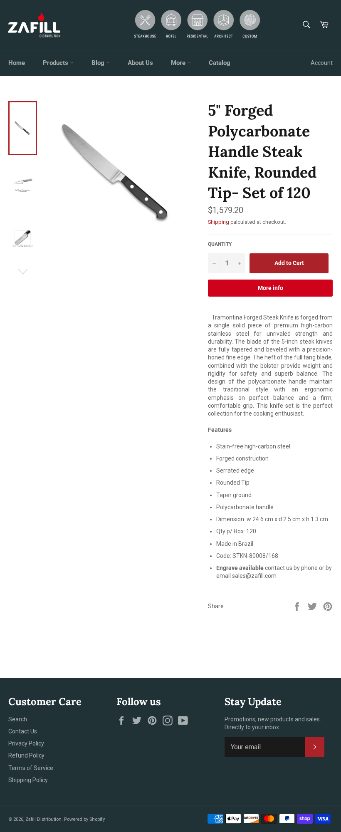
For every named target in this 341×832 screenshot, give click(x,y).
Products (56, 63)
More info (270, 288)
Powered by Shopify (84, 819)
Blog (98, 63)
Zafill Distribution (43, 819)
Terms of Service (30, 768)
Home (16, 63)
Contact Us (22, 731)
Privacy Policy (26, 743)
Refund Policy (26, 755)
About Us (140, 63)
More (179, 63)
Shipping (218, 222)
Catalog (219, 63)
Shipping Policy (28, 780)
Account (322, 62)
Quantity (220, 244)
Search (17, 719)
